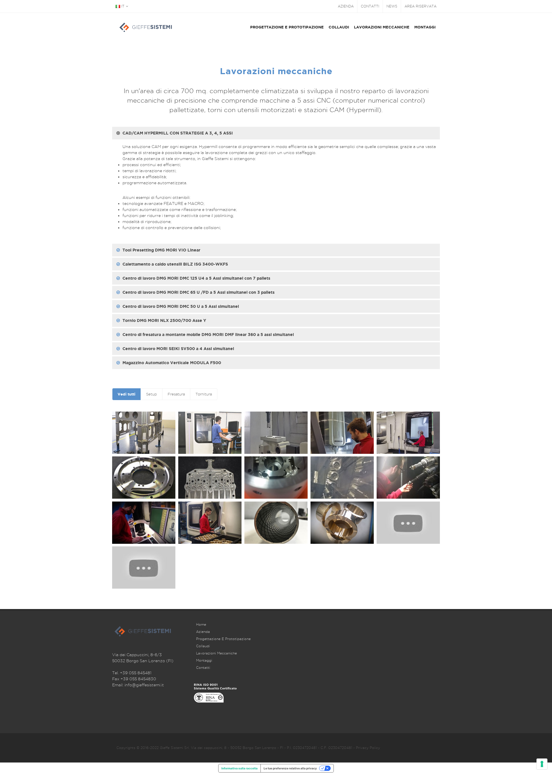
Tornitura (203, 394)
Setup (151, 394)
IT (122, 6)
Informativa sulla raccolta (239, 768)
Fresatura (176, 394)
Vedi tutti (126, 394)
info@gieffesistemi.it (144, 685)
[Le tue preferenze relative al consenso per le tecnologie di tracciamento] (541, 763)
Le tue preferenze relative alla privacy (290, 768)
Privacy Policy (368, 748)
